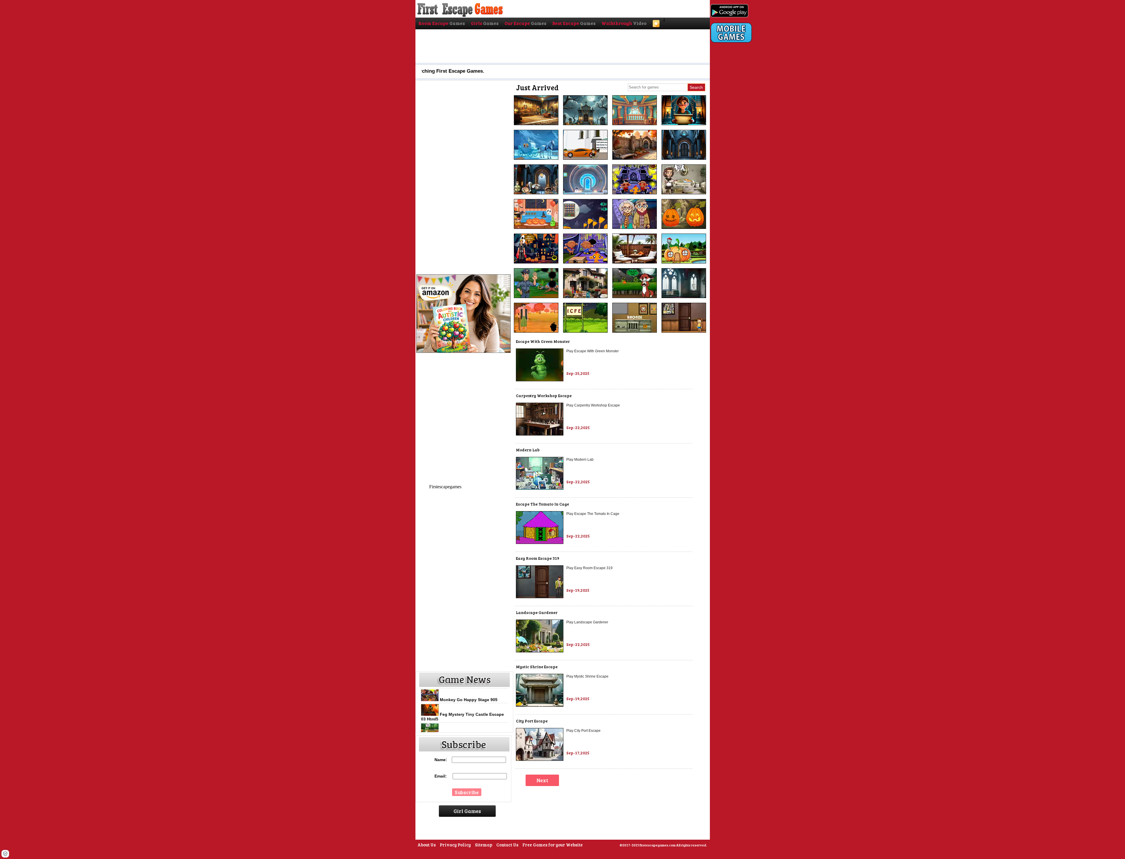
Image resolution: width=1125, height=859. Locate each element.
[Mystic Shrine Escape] (539, 704)
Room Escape (441, 23)
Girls (485, 23)
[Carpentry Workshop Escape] (539, 433)
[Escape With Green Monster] (539, 379)
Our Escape (525, 23)
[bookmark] (656, 25)
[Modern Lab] (539, 488)
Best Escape (574, 23)
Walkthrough (624, 23)
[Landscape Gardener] (539, 650)
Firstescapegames (445, 486)
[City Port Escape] (539, 759)
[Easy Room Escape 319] (539, 596)
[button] (5, 854)
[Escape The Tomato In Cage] (539, 542)
